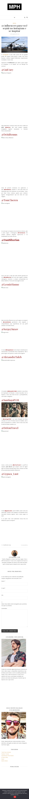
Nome (3, 581)
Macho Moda (4, 761)
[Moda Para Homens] (14, 7)
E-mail (3, 588)
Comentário (4, 608)
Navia (2, 759)
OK (15, 796)
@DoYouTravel (9, 428)
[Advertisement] (14, 114)
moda (14, 23)
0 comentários (24, 545)
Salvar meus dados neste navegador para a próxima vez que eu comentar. (14, 604)
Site (2, 595)
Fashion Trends (5, 754)
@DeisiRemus (9, 134)
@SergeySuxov (9, 329)
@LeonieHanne (10, 284)
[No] (27, 794)
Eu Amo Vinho (4, 757)
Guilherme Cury (7, 545)
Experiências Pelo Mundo (7, 755)
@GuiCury (7, 69)
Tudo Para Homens (6, 752)
